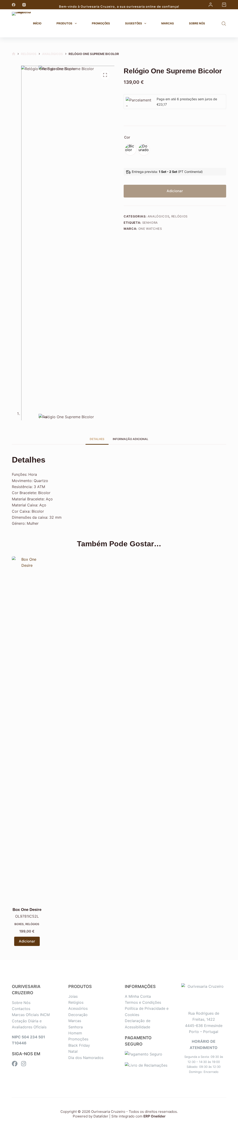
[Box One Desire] (27, 730)
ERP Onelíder (154, 1116)
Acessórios (78, 1008)
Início (37, 23)
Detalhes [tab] (97, 439)
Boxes (19, 924)
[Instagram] (24, 4)
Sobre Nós (197, 23)
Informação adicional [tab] (130, 439)
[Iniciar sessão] (210, 5)
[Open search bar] (223, 24)
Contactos (21, 1008)
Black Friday (79, 1045)
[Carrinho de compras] (224, 5)
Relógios (179, 216)
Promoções (101, 23)
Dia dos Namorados (85, 1057)
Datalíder (100, 1116)
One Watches (150, 228)
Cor (127, 137)
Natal (73, 1051)
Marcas (167, 23)
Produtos (64, 23)
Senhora (150, 222)
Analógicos (158, 216)
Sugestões (133, 23)
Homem (75, 1033)
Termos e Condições (143, 1002)
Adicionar (175, 191)
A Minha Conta (138, 996)
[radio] (130, 149)
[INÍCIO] (13, 54)
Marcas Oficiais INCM (31, 1014)
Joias (73, 996)
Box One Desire (27, 909)
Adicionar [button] (27, 941)
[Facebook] (13, 4)
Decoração (78, 1014)
